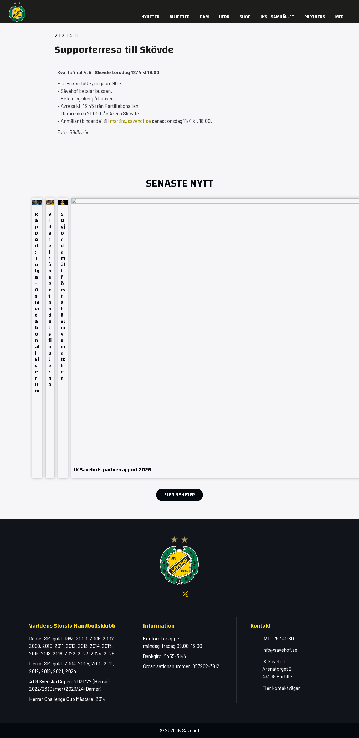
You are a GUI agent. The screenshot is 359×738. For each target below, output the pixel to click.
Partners (314, 17)
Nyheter (150, 17)
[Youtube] (309, 5)
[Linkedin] (330, 5)
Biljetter (180, 17)
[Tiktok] (341, 5)
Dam (204, 17)
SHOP (245, 17)
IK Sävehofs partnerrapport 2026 (112, 469)
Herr (224, 17)
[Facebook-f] (288, 5)
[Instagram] (299, 5)
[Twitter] (320, 5)
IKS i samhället (277, 17)
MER (339, 17)
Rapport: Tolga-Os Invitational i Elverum (37, 302)
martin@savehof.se (130, 121)
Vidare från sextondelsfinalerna (50, 299)
